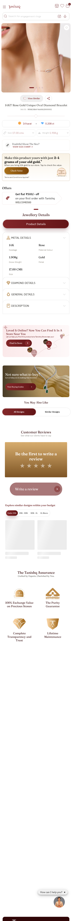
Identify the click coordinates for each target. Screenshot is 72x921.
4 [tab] (42, 89)
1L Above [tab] (44, 513)
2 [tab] (36, 89)
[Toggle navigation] (5, 6)
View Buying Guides (15, 387)
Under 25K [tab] (12, 513)
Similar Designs (52, 411)
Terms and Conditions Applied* (17, 177)
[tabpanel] (36, 57)
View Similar (34, 98)
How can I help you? (51, 892)
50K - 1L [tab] (34, 513)
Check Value (17, 170)
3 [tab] (39, 89)
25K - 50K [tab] (23, 513)
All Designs (19, 411)
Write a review (26, 489)
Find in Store (16, 343)
